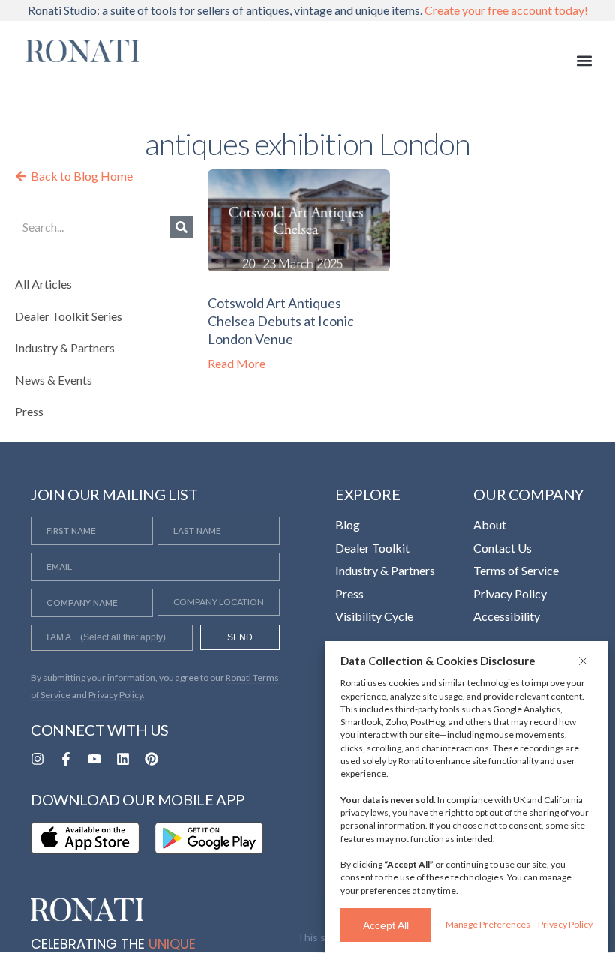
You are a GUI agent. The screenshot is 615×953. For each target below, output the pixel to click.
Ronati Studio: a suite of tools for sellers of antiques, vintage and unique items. (308, 10)
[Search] (181, 227)
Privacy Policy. (116, 694)
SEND (240, 637)
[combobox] (112, 637)
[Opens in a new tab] (37, 759)
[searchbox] (111, 639)
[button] (585, 660)
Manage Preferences (488, 924)
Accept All (386, 925)
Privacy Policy (565, 924)
